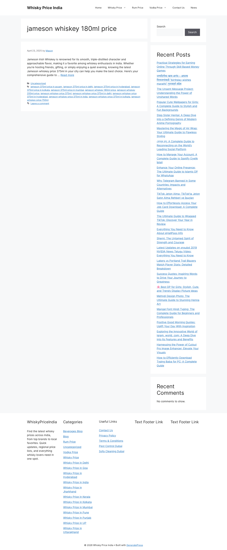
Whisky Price (115, 7)
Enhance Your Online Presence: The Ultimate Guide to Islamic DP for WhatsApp (177, 171)
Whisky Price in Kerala (76, 496)
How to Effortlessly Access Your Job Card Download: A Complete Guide (177, 207)
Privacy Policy (107, 435)
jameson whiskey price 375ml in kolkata (109, 96)
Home (98, 7)
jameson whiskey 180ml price (100, 90)
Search (161, 26)
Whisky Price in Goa (75, 468)
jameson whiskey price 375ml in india (68, 96)
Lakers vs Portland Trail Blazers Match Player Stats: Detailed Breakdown (176, 264)
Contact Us (178, 7)
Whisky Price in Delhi (76, 462)
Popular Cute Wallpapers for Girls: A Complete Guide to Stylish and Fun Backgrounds (178, 106)
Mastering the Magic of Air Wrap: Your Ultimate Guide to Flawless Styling (177, 132)
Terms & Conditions (111, 440)
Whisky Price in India (76, 482)
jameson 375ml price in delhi (78, 86)
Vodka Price (155, 7)
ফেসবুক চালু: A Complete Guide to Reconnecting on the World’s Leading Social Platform (175, 145)
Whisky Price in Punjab (77, 517)
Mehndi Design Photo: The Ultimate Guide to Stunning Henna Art (178, 300)
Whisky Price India (44, 7)
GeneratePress (134, 545)
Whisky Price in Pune (76, 512)
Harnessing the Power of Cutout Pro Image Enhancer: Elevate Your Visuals (178, 348)
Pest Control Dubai (110, 446)
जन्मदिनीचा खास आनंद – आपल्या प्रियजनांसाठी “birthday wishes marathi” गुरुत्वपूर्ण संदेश (174, 79)
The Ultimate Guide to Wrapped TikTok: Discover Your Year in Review (176, 220)
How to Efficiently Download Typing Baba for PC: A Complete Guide (177, 361)
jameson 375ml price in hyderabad (112, 86)
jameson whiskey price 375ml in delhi (92, 93)
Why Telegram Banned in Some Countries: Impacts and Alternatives (176, 184)
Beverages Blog (72, 431)
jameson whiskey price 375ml (56, 93)
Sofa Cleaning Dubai (111, 451)
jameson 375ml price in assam (46, 86)
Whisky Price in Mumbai (78, 507)
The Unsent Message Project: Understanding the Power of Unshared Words (175, 92)
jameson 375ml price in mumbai (67, 90)
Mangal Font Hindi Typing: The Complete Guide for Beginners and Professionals (178, 313)
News (194, 7)
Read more (67, 75)
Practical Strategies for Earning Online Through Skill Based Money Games (178, 66)
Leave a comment (40, 103)
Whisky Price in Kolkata (77, 502)
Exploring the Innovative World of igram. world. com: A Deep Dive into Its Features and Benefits (177, 335)
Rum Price (137, 7)
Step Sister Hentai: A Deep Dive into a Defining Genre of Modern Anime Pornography (177, 119)
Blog (66, 436)
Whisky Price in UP (74, 523)
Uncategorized (38, 83)
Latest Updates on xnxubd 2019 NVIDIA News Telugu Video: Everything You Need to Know (177, 251)
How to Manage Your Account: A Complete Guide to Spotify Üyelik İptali (177, 158)
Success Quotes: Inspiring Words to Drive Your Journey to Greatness (177, 277)
